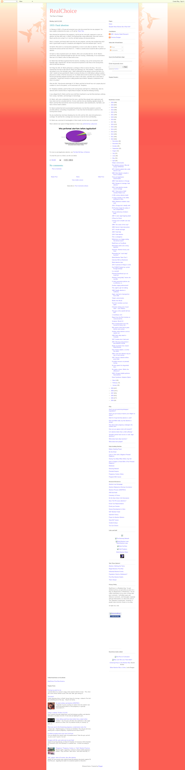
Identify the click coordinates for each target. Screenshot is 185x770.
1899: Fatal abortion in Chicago (120, 181)
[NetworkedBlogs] (115, 613)
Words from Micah (117, 300)
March (114, 380)
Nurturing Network (114, 468)
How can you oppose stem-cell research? (120, 429)
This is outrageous (117, 237)
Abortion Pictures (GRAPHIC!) (117, 490)
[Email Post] (60, 160)
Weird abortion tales (117, 262)
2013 (112, 131)
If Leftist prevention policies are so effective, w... (121, 282)
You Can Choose (113, 525)
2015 (112, 127)
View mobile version (77, 180)
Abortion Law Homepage (115, 484)
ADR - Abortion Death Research (119, 34)
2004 (112, 400)
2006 (112, 395)
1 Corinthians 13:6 (117, 315)
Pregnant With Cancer (115, 477)
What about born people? (116, 441)
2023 (112, 110)
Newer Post (54, 177)
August (114, 151)
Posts (113, 47)
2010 (112, 139)
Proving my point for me (54, 690)
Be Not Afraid (112, 452)
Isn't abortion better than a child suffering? (120, 432)
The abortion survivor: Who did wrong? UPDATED (120, 165)
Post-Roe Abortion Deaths (116, 577)
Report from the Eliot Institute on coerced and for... (121, 318)
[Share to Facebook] (70, 160)
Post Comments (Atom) (81, 186)
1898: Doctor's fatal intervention (121, 227)
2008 (112, 390)
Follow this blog (115, 616)
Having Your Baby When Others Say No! (120, 459)
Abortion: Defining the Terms (117, 566)
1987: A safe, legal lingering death (121, 216)
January (114, 385)
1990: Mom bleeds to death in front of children (120, 173)
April (113, 160)
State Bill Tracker (114, 520)
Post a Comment (56, 169)
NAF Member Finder (114, 512)
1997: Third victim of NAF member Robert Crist (119, 192)
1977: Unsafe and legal (118, 229)
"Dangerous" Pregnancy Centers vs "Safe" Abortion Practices (73, 748)
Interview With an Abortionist (120, 260)
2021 (112, 114)
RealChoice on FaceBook (119, 243)
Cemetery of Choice (114, 495)
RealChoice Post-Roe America (56, 681)
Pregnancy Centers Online (116, 474)
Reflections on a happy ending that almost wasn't (120, 240)
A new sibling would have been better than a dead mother (71, 719)
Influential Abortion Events (116, 571)
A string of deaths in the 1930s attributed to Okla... (120, 198)
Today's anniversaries (118, 163)
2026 (112, 102)
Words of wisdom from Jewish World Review (120, 346)
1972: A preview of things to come (121, 264)
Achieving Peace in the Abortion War (120, 662)
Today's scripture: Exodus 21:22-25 (57, 712)
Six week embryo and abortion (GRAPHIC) (67, 703)
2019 (112, 119)
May (113, 158)
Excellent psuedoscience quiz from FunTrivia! (60, 733)
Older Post (101, 177)
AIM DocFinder (113, 492)
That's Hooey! (113, 580)
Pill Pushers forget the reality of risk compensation (121, 208)
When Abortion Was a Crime (118, 667)
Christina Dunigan (116, 37)
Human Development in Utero (117, 509)
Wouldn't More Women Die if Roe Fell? (119, 26)
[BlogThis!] (67, 160)
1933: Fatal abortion (117, 234)
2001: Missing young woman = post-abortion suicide (120, 342)
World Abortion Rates (122, 552)
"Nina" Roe (81, 31)
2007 (112, 393)
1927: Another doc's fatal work (120, 339)
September (115, 148)
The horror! (51, 696)
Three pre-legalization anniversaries (118, 177)
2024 (112, 107)
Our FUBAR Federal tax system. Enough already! (121, 268)
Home (77, 177)
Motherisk (111, 466)
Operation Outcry (113, 514)
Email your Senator (114, 506)
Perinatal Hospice (114, 471)
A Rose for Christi (117, 218)
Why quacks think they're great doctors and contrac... (120, 328)
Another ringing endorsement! (120, 285)
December (115, 141)
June (114, 155)
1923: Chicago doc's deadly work (121, 205)
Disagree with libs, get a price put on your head (61, 740)
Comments (114, 50)
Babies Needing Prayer (115, 449)
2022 (112, 112)
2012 (112, 134)
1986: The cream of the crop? (120, 224)
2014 (112, 129)
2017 (112, 122)
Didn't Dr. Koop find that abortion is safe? (120, 418)
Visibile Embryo (113, 523)
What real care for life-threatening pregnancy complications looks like (67, 727)
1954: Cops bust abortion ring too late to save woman (121, 354)
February (115, 382)
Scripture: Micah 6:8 (117, 321)
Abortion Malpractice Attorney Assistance (120, 487)
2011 (112, 136)
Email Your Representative (116, 503)
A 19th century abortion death (120, 195)
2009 (112, 388)
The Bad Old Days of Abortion (81, 152)
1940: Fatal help (116, 232)
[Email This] (65, 160)
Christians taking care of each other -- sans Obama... (120, 307)
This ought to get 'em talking (120, 288)
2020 (112, 117)
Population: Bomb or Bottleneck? (118, 574)
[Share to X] (68, 160)
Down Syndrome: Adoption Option (121, 377)
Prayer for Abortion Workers (116, 517)
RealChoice (63, 11)
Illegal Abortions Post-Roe (116, 568)
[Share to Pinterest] (72, 160)
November (115, 143)
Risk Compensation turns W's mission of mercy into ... (120, 324)
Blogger (100, 766)
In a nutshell (115, 271)
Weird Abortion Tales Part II (119, 257)
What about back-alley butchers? (118, 439)
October (114, 146)
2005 (112, 398)
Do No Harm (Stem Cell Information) (119, 498)
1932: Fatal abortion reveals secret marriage (119, 188)
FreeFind (116, 68)
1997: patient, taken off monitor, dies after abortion (62, 757)
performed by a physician (90, 124)
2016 (112, 124)
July (113, 153)
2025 (112, 105)
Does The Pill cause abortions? (117, 501)
